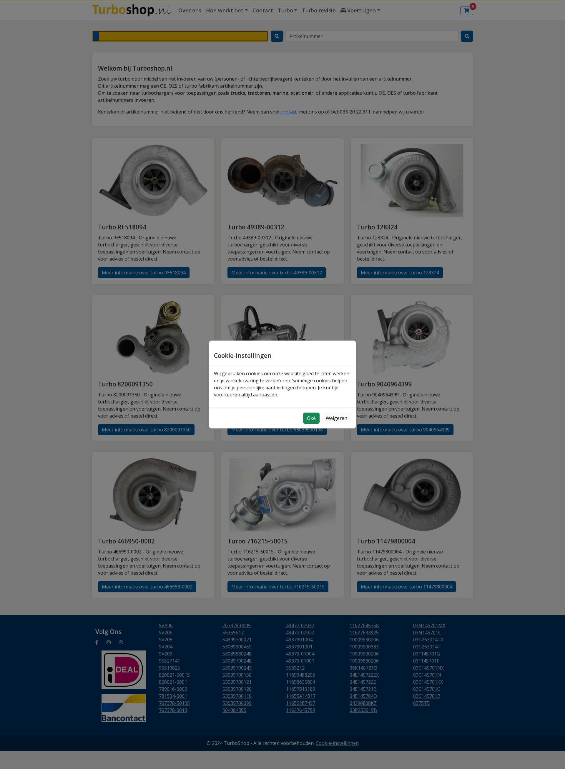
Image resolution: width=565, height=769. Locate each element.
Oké (311, 418)
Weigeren (336, 418)
